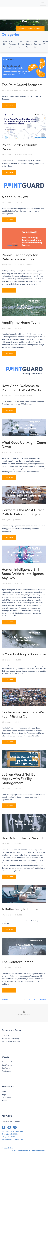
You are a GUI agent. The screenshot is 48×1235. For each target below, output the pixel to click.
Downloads (6, 1106)
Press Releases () (12, 44)
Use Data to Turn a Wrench (23, 845)
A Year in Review (15, 198)
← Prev (5, 1008)
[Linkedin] (15, 1135)
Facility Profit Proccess (11, 1049)
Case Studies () (21, 44)
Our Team (6, 1076)
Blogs (19, 91)
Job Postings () (37, 44)
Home (4, 21)
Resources (27, 155)
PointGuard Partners (11, 1129)
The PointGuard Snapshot (22, 85)
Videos (4, 1109)
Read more (9, 105)
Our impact (6, 1079)
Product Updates (29, 91)
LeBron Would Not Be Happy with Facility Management (18, 786)
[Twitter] (9, 1135)
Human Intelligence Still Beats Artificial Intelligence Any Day (23, 576)
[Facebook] (3, 1135)
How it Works (7, 1043)
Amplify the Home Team (21, 324)
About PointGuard (9, 1070)
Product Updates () (29, 44)
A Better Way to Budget (20, 917)
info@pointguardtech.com (12, 1147)
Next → (43, 1008)
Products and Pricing (10, 1046)
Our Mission (7, 1073)
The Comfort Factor (17, 970)
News (4, 1099)
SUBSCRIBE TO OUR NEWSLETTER (30, 28)
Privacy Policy (7, 1156)
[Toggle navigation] (43, 3)
